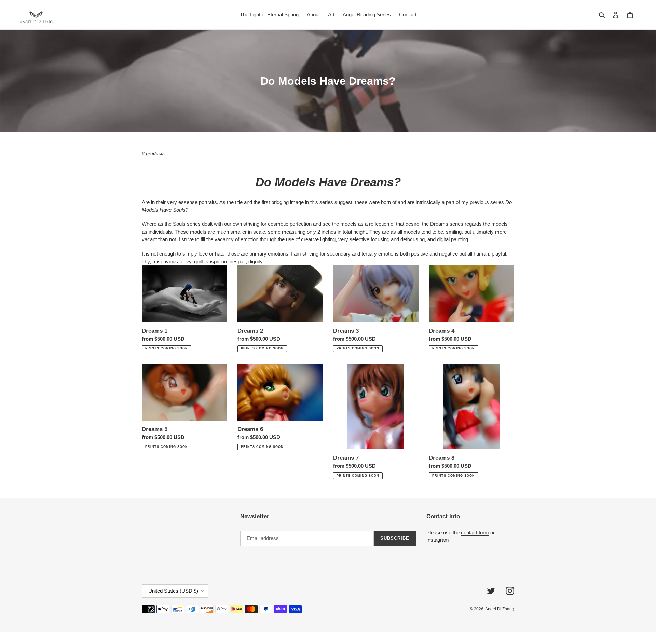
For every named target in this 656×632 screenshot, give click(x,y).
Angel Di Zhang (499, 609)
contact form (475, 532)
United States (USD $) (173, 591)
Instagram (437, 540)
